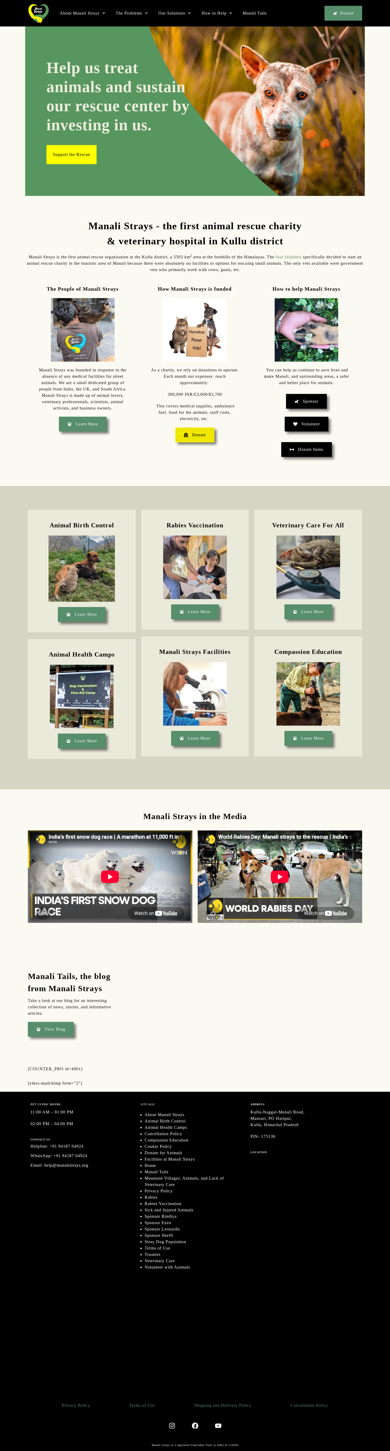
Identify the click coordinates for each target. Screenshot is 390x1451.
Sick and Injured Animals (169, 1210)
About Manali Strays (79, 13)
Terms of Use (157, 1248)
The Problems (129, 13)
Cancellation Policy (163, 1133)
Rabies (151, 1197)
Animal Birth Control (165, 1121)
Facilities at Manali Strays (170, 1159)
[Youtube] (218, 1425)
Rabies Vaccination (163, 1203)
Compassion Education (167, 1140)
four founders (289, 257)
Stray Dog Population (165, 1241)
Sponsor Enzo (158, 1222)
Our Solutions (171, 13)
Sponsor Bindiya (161, 1216)
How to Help (214, 13)
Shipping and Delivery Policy (222, 1405)
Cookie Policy (158, 1146)
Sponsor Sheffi (159, 1235)
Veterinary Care (160, 1261)
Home (150, 1165)
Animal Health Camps (166, 1127)
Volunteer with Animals (167, 1267)
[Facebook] (195, 1425)
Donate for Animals (163, 1153)
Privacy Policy (159, 1191)
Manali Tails (255, 13)
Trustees (153, 1254)
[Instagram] (172, 1425)
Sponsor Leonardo (162, 1229)
